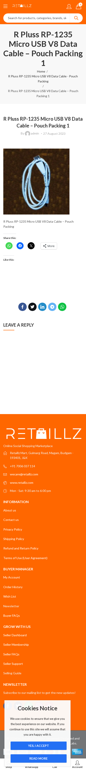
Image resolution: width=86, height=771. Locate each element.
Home (41, 71)
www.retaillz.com (21, 482)
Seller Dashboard (15, 635)
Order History (12, 587)
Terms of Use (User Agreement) (25, 558)
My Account (11, 577)
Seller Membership (16, 644)
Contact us (11, 520)
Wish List (9, 596)
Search (76, 18)
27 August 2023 (54, 133)
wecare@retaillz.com (24, 474)
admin (35, 133)
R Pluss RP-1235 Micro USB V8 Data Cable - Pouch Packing (43, 78)
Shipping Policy (13, 539)
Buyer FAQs (11, 615)
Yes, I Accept (38, 745)
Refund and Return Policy (20, 548)
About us (9, 510)
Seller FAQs (11, 654)
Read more (38, 758)
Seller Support (13, 664)
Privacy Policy (12, 529)
